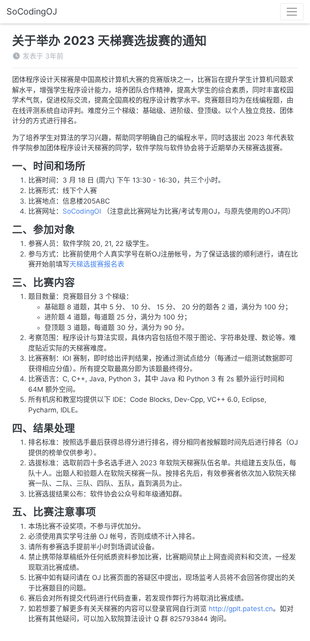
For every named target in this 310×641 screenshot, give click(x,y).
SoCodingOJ (31, 11)
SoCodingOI (82, 211)
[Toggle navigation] (292, 11)
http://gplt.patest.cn (241, 609)
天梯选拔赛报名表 (96, 264)
